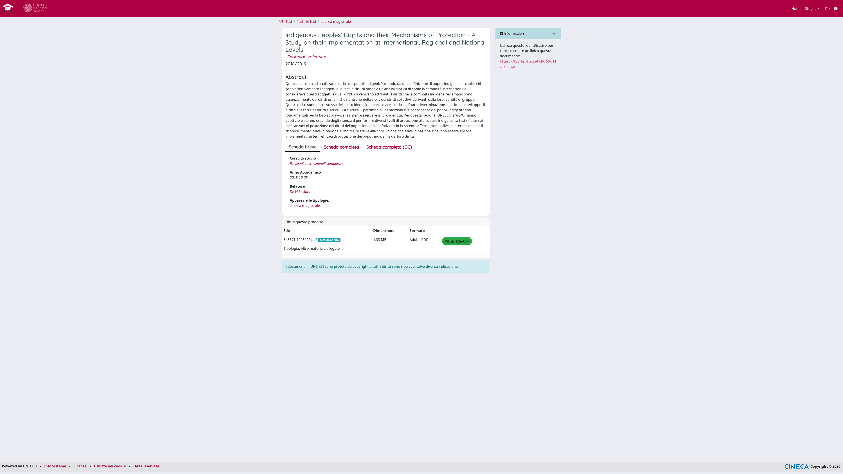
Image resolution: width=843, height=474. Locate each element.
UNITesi (285, 21)
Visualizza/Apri (457, 241)
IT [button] (826, 8)
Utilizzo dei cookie (110, 466)
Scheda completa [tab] (341, 147)
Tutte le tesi (306, 21)
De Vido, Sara (300, 191)
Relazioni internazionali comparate (316, 163)
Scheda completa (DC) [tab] (389, 147)
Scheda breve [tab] (303, 146)
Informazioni (513, 33)
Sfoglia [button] (810, 8)
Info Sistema (55, 466)
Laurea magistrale (336, 21)
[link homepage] (9, 8)
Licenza (80, 466)
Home (796, 8)
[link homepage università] (35, 8)
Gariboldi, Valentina (306, 56)
